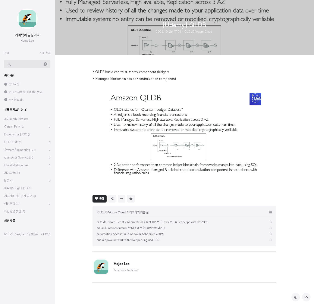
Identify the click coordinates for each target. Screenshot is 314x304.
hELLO (8, 234)
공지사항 (9, 76)
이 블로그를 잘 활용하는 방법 (25, 92)
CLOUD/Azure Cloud (198, 32)
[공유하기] (112, 199)
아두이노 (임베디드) (18, 188)
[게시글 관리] (121, 199)
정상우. (34, 234)
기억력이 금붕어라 (27, 35)
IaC (8, 180)
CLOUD (12, 142)
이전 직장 (11, 204)
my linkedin (16, 99)
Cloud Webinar (16, 165)
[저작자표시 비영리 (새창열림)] (140, 198)
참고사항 (14, 84)
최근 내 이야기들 (16, 119)
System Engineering (20, 150)
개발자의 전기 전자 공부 (20, 196)
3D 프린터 (12, 173)
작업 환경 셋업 (14, 211)
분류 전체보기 (15, 110)
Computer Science (18, 157)
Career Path (14, 127)
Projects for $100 (17, 134)
